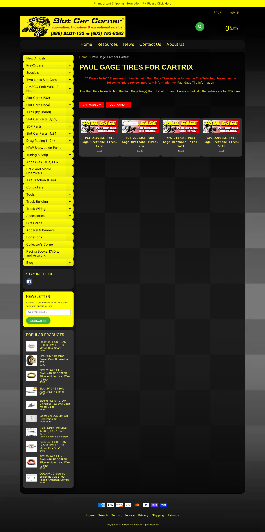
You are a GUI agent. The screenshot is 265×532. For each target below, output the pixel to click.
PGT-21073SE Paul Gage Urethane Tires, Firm (99, 142)
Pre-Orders (50, 66)
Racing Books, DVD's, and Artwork (42, 253)
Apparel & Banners (40, 230)
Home (86, 44)
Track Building (50, 202)
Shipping (158, 515)
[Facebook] (29, 281)
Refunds (173, 515)
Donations (50, 238)
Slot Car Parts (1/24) (50, 134)
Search (103, 515)
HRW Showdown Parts (43, 148)
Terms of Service (122, 515)
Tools (50, 195)
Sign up (234, 12)
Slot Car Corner (131, 524)
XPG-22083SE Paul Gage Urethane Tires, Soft (222, 142)
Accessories (50, 216)
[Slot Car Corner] (72, 26)
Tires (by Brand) (50, 113)
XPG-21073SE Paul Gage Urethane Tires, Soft (181, 142)
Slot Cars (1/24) (50, 106)
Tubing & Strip (50, 156)
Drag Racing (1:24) (50, 141)
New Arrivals (36, 58)
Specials (50, 73)
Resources (107, 44)
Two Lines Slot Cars (50, 80)
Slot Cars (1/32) (38, 98)
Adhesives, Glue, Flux (50, 163)
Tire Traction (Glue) (41, 180)
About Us (175, 44)
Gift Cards (34, 223)
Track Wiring (50, 209)
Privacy (143, 515)
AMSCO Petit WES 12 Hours (50, 89)
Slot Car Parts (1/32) (50, 120)
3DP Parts (50, 127)
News (128, 44)
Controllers (50, 188)
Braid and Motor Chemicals (50, 171)
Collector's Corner (40, 244)
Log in (218, 12)
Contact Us (150, 44)
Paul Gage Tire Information (195, 82)
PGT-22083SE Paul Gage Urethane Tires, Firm (140, 142)
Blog (50, 263)
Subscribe (38, 320)
